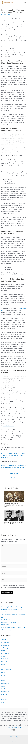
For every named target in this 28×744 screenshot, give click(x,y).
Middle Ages (4, 661)
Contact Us (14, 739)
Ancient (3, 639)
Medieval (3, 656)
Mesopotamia (5, 658)
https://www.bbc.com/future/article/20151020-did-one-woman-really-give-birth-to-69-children (13, 455)
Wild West (4, 699)
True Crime (4, 689)
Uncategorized (5, 691)
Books (3, 650)
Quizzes (3, 678)
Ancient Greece (5, 645)
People (3, 672)
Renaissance (5, 683)
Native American (6, 669)
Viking (3, 697)
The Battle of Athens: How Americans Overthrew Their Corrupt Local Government (12, 622)
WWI (2, 705)
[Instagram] (14, 730)
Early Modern (5, 653)
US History (4, 694)
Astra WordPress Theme (14, 727)
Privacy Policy (14, 737)
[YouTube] (16, 730)
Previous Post (14, 473)
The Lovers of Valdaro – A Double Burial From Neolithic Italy (13, 505)
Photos (3, 675)
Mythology (4, 667)
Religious (3, 680)
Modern (3, 664)
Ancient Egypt (5, 642)
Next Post (14, 478)
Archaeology (5, 648)
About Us (14, 741)
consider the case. (8, 426)
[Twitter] (12, 730)
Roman (3, 686)
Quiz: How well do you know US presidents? (13, 523)
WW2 (2, 702)
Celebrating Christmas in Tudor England (12, 607)
